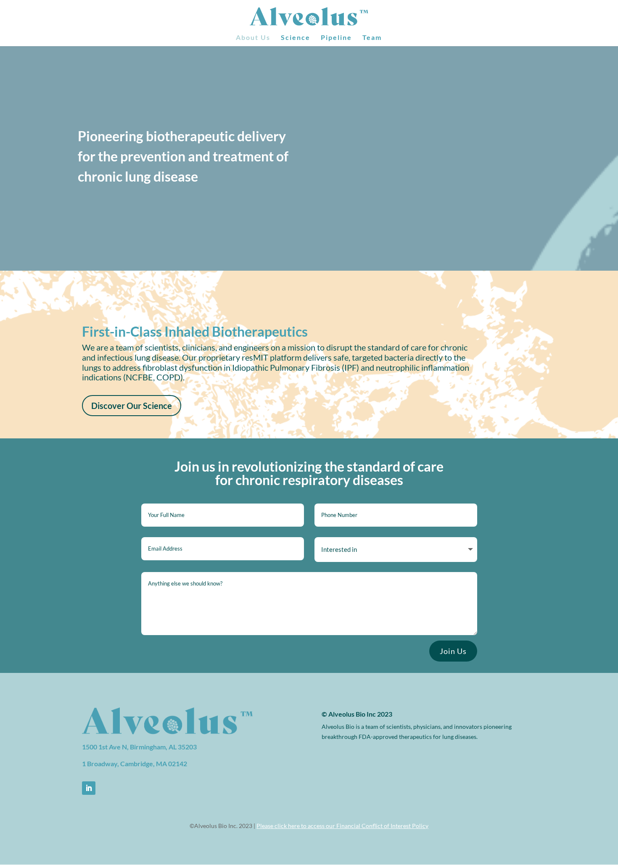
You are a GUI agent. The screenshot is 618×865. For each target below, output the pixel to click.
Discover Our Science (131, 406)
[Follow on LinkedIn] (88, 788)
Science (295, 37)
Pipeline (336, 37)
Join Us (453, 651)
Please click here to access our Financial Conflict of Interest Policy (342, 825)
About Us (253, 37)
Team (372, 37)
